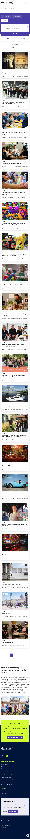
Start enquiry (12, 811)
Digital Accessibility (6, 820)
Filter (8, 38)
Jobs (2, 766)
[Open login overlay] (17, 8)
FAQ (2, 795)
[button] (27, 713)
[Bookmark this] (26, 54)
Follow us (3, 755)
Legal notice (4, 827)
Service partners (17, 16)
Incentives (4, 20)
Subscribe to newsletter (15, 737)
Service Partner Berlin (6, 784)
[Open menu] (27, 2)
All (2, 16)
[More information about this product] (27, 26)
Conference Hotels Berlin (7, 780)
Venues (8, 16)
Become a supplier (5, 791)
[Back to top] (27, 835)
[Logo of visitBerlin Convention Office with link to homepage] (7, 2)
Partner (2, 768)
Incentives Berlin (5, 782)
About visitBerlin (5, 764)
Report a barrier (5, 823)
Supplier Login (4, 793)
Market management (6, 771)
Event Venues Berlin (6, 777)
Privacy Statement (5, 825)
